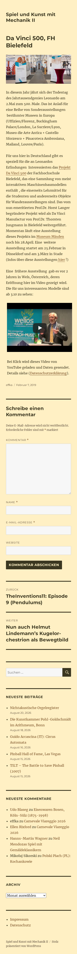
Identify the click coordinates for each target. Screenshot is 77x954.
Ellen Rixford (20, 827)
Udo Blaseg (19, 810)
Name (12, 502)
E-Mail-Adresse (20, 522)
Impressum (19, 919)
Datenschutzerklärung (48, 373)
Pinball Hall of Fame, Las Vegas (35, 754)
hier (61, 260)
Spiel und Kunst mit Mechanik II (30, 17)
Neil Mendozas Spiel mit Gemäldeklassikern (35, 844)
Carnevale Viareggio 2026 (45, 821)
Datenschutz (20, 925)
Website (13, 542)
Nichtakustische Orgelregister (34, 708)
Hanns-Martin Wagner (29, 838)
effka (9, 385)
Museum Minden (50, 236)
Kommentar (17, 440)
